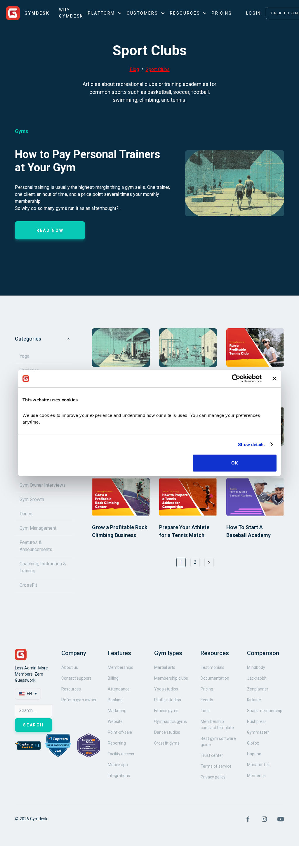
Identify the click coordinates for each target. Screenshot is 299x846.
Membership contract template (217, 724)
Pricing (222, 13)
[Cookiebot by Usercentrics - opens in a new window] (236, 378)
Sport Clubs (158, 69)
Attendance (119, 689)
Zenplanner (257, 689)
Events (207, 699)
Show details (251, 444)
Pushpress (257, 721)
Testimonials (212, 667)
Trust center (212, 755)
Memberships (120, 667)
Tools (206, 710)
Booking (115, 699)
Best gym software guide (218, 741)
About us (69, 667)
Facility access (121, 754)
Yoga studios (166, 689)
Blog (134, 69)
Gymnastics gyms (170, 721)
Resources (71, 689)
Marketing (117, 710)
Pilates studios (167, 699)
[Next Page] (209, 562)
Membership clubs (171, 678)
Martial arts (164, 667)
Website (115, 721)
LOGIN (253, 13)
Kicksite (254, 699)
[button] (105, 13)
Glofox (253, 743)
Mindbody (256, 667)
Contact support (76, 678)
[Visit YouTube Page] (280, 819)
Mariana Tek (258, 764)
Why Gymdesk (71, 13)
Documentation (215, 678)
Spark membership (264, 710)
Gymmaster (258, 732)
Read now (49, 230)
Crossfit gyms (167, 743)
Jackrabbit (257, 678)
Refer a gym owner (79, 699)
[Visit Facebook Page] (247, 819)
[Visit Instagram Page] (264, 819)
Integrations (119, 775)
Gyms (21, 131)
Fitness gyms (166, 710)
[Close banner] (274, 379)
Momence (256, 775)
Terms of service (216, 766)
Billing (113, 678)
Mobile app (118, 764)
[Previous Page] (167, 562)
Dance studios (167, 732)
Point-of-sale (120, 732)
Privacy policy (213, 777)
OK (234, 462)
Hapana (254, 754)
